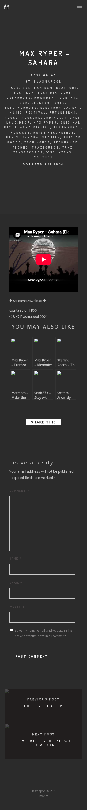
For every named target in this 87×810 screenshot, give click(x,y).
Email (15, 582)
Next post (43, 734)
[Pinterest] (70, 776)
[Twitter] (19, 776)
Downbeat (45, 97)
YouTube (43, 157)
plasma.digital (32, 127)
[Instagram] (36, 776)
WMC (51, 152)
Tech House (37, 142)
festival (36, 112)
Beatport (66, 88)
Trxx (67, 147)
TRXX (59, 163)
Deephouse (19, 97)
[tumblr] (56, 435)
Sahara (30, 137)
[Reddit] (53, 776)
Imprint (43, 796)
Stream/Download (27, 300)
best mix (48, 92)
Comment (19, 490)
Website (17, 606)
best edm (24, 92)
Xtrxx (65, 152)
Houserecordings (42, 117)
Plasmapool (48, 81)
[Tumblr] (27, 776)
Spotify (51, 137)
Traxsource (45, 147)
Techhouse (66, 142)
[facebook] (23, 435)
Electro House (48, 102)
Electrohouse (21, 107)
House (12, 117)
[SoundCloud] (62, 776)
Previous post (43, 699)
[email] (64, 435)
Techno (21, 147)
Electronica (54, 107)
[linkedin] (39, 435)
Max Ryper (45, 122)
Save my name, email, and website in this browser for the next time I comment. (44, 633)
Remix (12, 137)
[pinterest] (48, 435)
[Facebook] (10, 776)
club (66, 92)
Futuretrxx (63, 112)
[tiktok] (10, 782)
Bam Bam (43, 88)
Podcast (20, 132)
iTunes (73, 117)
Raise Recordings (53, 132)
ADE (27, 88)
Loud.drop (18, 122)
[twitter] (31, 435)
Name (15, 558)
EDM (24, 102)
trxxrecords (28, 152)
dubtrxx (69, 97)
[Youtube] (44, 776)
